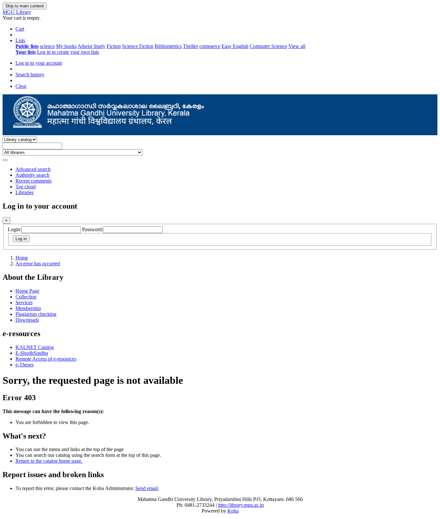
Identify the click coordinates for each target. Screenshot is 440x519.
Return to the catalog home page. (48, 461)
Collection (25, 296)
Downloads (27, 320)
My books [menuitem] (66, 46)
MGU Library (17, 12)
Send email (146, 488)
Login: (14, 229)
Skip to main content (24, 6)
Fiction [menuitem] (114, 46)
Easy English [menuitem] (235, 46)
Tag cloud (25, 186)
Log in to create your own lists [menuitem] (68, 52)
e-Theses (24, 364)
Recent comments (33, 181)
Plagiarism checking (35, 314)
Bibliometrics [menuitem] (168, 46)
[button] (19, 29)
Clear (20, 86)
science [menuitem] (47, 46)
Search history (29, 74)
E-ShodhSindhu (31, 353)
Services (24, 302)
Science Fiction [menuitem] (137, 46)
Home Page (27, 291)
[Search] (5, 160)
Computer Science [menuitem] (268, 46)
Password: (92, 229)
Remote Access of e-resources (45, 359)
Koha (233, 511)
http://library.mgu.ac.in (241, 505)
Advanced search (33, 169)
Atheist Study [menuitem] (91, 46)
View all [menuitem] (296, 46)
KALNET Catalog (34, 347)
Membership (28, 308)
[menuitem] (27, 46)
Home (21, 257)
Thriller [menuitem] (190, 46)
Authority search (32, 175)
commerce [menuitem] (209, 46)
